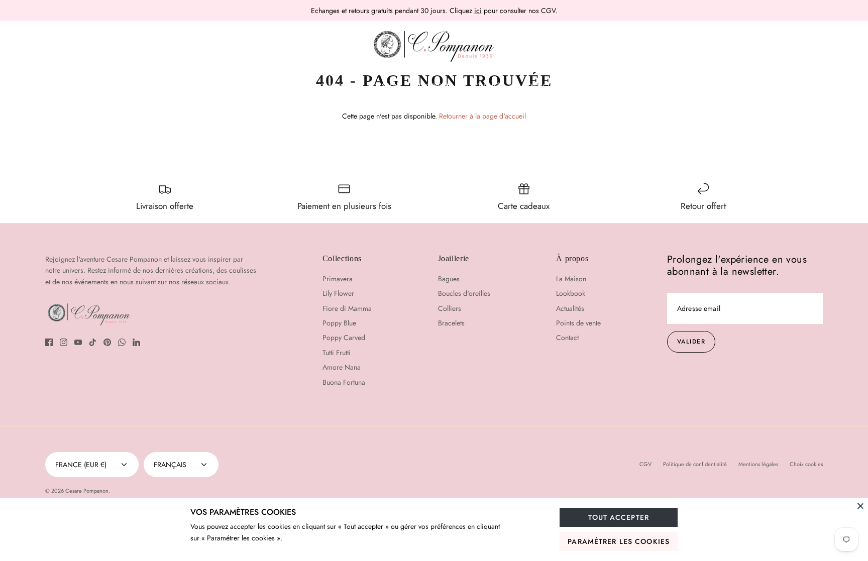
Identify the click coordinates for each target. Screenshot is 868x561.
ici (478, 11)
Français (170, 465)
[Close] (860, 505)
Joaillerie (332, 85)
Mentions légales (758, 464)
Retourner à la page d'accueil (482, 116)
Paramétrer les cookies (619, 541)
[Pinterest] (107, 342)
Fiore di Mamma (347, 308)
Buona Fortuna (343, 382)
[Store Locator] (787, 47)
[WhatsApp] (122, 342)
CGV (645, 464)
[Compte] (815, 47)
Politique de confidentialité (695, 464)
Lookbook (434, 85)
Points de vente (578, 323)
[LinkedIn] (136, 342)
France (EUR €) (80, 465)
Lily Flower (338, 293)
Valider (691, 341)
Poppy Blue (339, 323)
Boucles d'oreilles (464, 293)
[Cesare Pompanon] (434, 46)
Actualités (486, 85)
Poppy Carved (343, 337)
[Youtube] (78, 342)
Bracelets (451, 323)
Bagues (449, 279)
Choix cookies (806, 464)
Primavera (337, 279)
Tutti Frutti (336, 353)
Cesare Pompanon (86, 491)
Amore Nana (341, 367)
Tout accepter (618, 517)
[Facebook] (49, 342)
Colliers (449, 308)
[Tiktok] (92, 342)
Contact (536, 85)
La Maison (383, 85)
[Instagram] (63, 342)
